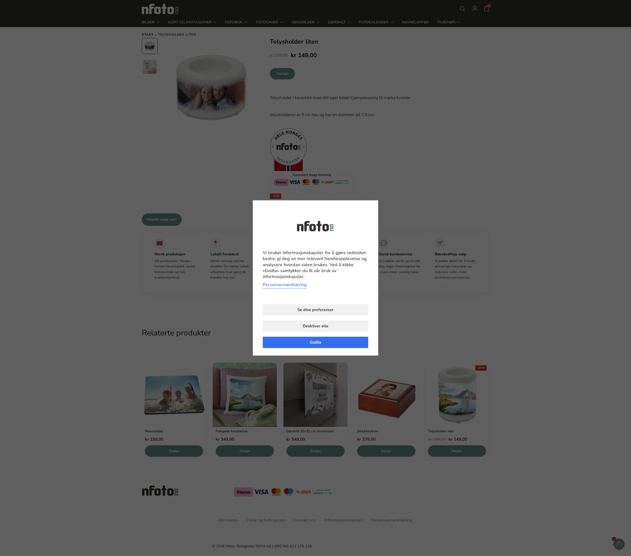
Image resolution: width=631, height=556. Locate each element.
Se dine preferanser (315, 310)
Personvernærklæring (285, 285)
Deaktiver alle (315, 326)
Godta (315, 342)
